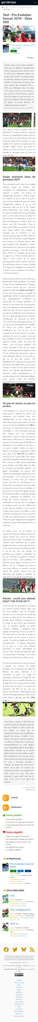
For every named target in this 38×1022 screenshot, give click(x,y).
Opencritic (19, 1014)
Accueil (19, 980)
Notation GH (19, 1004)
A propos (19, 1009)
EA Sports (23, 903)
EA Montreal (24, 934)
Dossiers (19, 995)
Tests (19, 985)
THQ (18, 920)
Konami (22, 879)
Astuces (19, 999)
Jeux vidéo (19, 1002)
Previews (19, 987)
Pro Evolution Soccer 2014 (25, 7)
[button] (35, 2)
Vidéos (19, 990)
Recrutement (19, 1011)
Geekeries (19, 997)
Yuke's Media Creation (27, 917)
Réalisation (16, 807)
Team (19, 1006)
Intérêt (14, 797)
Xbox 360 (12, 7)
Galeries (19, 992)
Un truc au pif (19, 983)
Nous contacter (19, 1016)
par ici (26, 962)
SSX (12, 895)
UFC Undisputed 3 (20, 909)
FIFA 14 (14, 923)
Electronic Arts (21, 905)
